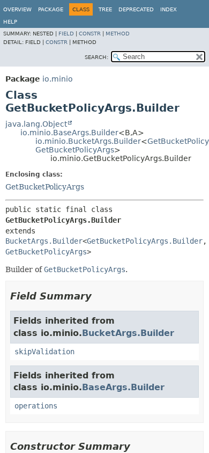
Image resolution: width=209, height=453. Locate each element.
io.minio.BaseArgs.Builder (69, 132)
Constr (90, 33)
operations (35, 405)
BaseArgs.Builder (123, 387)
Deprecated (136, 9)
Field (66, 33)
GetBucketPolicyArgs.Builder (145, 241)
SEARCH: (96, 57)
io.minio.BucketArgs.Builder (88, 141)
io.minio (57, 79)
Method (118, 33)
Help (10, 22)
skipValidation (44, 351)
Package (50, 9)
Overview (17, 9)
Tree (105, 9)
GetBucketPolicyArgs (74, 149)
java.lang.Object (36, 124)
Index (168, 9)
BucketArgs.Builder (44, 241)
